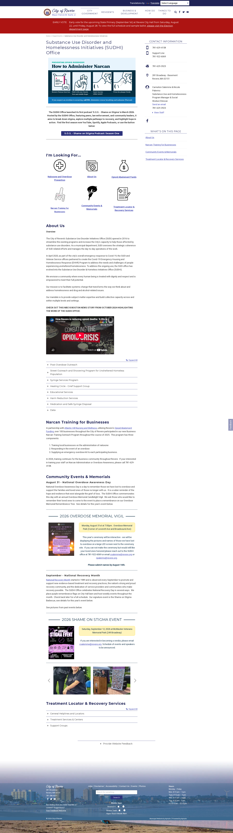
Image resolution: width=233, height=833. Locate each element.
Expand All (132, 360)
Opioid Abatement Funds (124, 177)
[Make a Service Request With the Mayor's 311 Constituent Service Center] (58, 799)
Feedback (230, 424)
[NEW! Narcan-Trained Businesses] (59, 194)
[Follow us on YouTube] (54, 799)
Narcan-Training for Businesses (161, 145)
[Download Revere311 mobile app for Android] (123, 806)
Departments (58, 36)
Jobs (90, 786)
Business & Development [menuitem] (129, 12)
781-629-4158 (159, 47)
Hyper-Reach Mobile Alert (116, 813)
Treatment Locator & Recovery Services (165, 159)
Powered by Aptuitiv (179, 819)
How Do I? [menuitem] (150, 12)
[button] (91, 364)
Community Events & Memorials (161, 152)
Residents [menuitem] (107, 12)
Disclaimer (99, 786)
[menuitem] (175, 12)
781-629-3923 (159, 108)
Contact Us (124, 786)
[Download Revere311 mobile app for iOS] (118, 806)
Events (134, 786)
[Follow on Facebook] (147, 121)
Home (48, 36)
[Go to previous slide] (49, 680)
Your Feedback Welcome (56, 810)
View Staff (159, 112)
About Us (150, 137)
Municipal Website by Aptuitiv (160, 819)
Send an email (159, 104)
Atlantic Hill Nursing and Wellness (81, 428)
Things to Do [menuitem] (164, 12)
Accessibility (111, 786)
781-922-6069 (159, 56)
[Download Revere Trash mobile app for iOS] (119, 810)
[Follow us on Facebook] (48, 799)
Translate (154, 3)
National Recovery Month (58, 580)
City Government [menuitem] (90, 12)
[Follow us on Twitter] (51, 799)
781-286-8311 (51, 796)
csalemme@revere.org (121, 554)
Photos (142, 786)
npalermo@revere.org (106, 558)
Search (116, 797)
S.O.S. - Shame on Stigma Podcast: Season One (91, 133)
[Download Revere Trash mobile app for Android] (124, 810)
